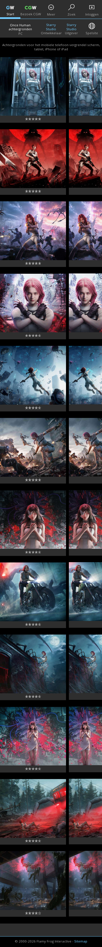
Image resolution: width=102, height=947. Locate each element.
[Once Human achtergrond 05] (33, 664)
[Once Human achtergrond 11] (33, 230)
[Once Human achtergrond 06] (33, 591)
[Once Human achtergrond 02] (33, 880)
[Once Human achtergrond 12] (33, 158)
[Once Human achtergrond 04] (33, 736)
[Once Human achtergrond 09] (33, 375)
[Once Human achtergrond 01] (33, 86)
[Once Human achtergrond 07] (33, 519)
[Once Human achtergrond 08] (33, 447)
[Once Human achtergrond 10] (33, 303)
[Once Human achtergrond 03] (33, 808)
